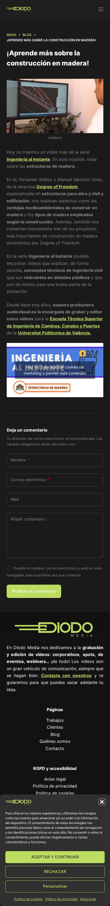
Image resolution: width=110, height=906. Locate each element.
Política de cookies (28, 899)
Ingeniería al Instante (28, 159)
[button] (102, 802)
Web (15, 499)
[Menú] (101, 9)
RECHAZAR (55, 871)
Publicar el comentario (34, 591)
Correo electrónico (30, 479)
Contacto (54, 748)
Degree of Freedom (57, 186)
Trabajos (55, 720)
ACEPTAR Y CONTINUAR (55, 856)
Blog (55, 734)
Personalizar (55, 886)
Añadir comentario (29, 519)
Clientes (55, 727)
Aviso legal (88, 899)
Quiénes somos (55, 741)
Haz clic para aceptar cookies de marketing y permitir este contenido (55, 370)
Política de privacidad (61, 899)
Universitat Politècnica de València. (54, 332)
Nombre (20, 459)
